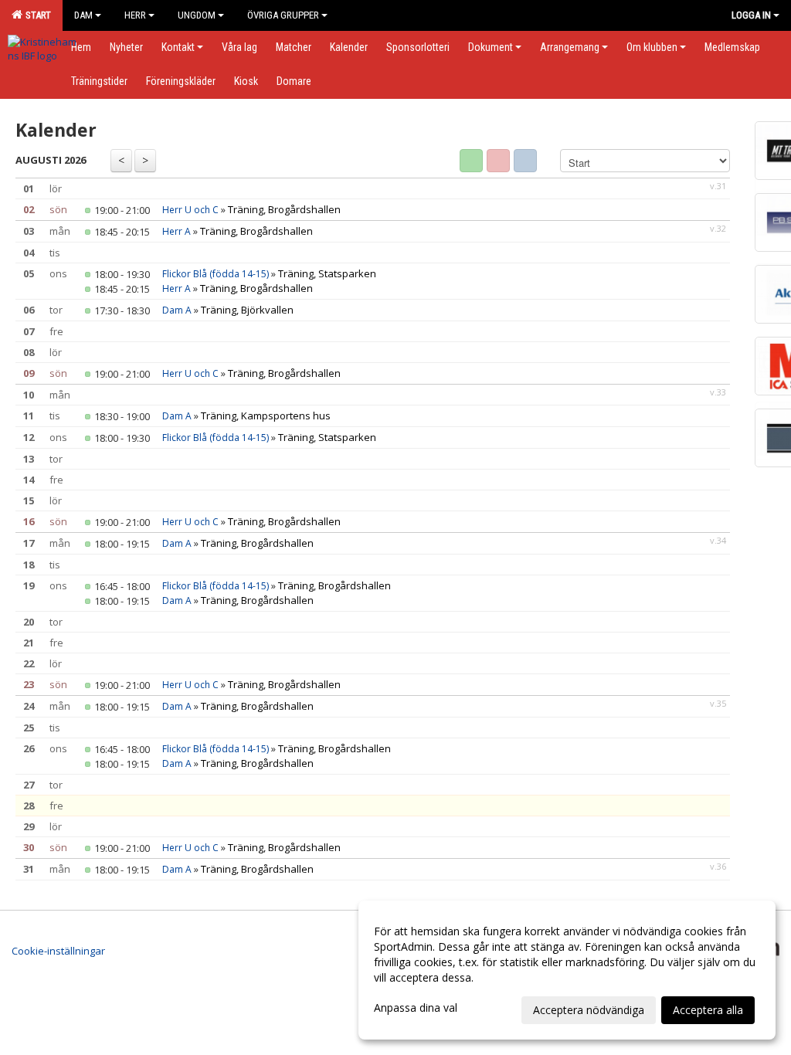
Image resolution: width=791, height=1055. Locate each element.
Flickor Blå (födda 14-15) (215, 273)
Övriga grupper (283, 15)
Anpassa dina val (415, 1008)
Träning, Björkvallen (247, 310)
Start (36, 15)
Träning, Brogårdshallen (284, 209)
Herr (135, 15)
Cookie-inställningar (58, 951)
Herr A (176, 231)
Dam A (177, 310)
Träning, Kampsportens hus (266, 415)
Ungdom (197, 15)
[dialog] (567, 970)
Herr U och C (190, 209)
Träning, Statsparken (327, 273)
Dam (83, 15)
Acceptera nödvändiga (588, 1009)
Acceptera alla (708, 1009)
